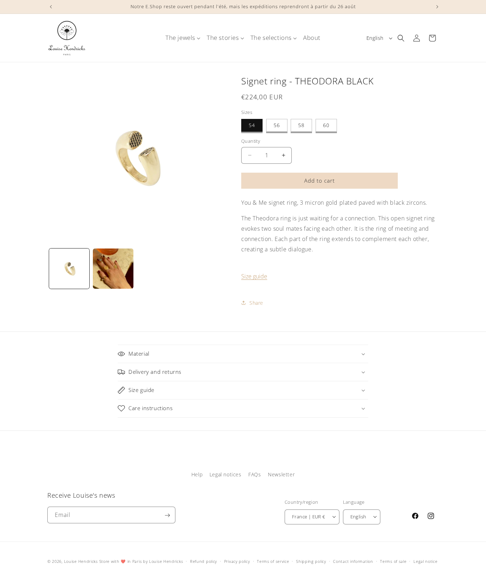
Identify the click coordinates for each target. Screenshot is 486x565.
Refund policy (203, 561)
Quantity (250, 141)
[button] (180, 38)
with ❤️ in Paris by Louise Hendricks (147, 561)
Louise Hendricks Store (87, 561)
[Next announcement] (436, 7)
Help (196, 474)
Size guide (254, 276)
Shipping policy (311, 561)
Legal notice (425, 561)
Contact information (353, 561)
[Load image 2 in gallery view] (113, 269)
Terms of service (273, 561)
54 (252, 125)
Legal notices (226, 474)
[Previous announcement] (50, 7)
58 (301, 125)
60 (326, 125)
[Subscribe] (167, 515)
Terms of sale (393, 561)
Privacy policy (237, 561)
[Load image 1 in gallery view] (69, 269)
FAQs (254, 474)
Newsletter (281, 474)
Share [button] (256, 302)
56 (277, 125)
